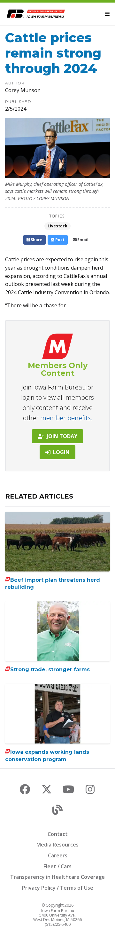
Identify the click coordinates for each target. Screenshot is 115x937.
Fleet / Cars (57, 866)
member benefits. (66, 417)
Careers (57, 855)
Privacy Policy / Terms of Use (57, 887)
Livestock (57, 226)
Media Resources (57, 844)
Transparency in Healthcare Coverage (57, 876)
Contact (58, 834)
